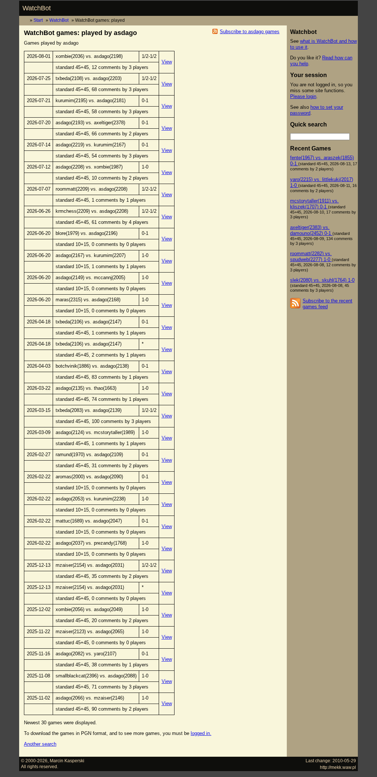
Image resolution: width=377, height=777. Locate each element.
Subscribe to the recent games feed (327, 303)
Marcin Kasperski (67, 760)
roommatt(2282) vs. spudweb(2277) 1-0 (311, 256)
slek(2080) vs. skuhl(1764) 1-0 (322, 280)
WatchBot (36, 8)
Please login (303, 96)
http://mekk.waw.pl (338, 767)
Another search (40, 744)
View (167, 62)
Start (38, 20)
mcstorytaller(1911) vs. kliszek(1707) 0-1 (314, 203)
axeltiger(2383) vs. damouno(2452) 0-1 (311, 230)
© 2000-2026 (34, 760)
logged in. (201, 733)
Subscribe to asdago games (249, 31)
